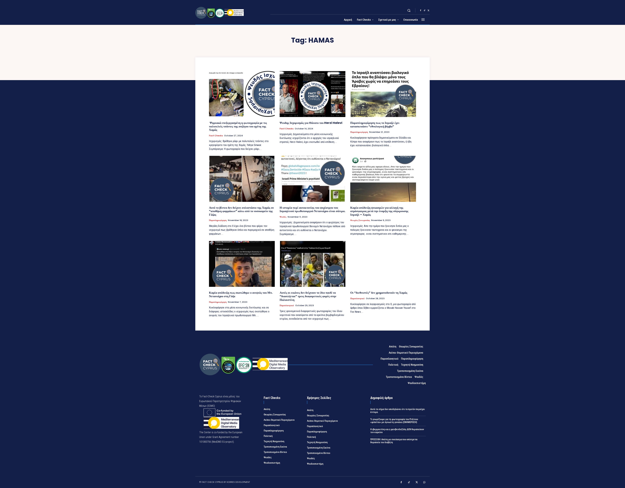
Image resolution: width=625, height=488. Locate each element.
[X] (428, 11)
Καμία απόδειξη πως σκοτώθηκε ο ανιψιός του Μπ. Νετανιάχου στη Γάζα (241, 294)
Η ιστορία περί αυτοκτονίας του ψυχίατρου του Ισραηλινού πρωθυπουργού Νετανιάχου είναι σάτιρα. (312, 209)
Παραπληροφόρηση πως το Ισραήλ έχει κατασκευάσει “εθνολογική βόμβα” (374, 124)
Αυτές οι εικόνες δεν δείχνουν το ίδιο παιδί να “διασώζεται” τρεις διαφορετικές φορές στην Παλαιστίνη (308, 296)
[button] (409, 10)
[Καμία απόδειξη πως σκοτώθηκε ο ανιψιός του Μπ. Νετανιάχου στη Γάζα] (242, 264)
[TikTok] (424, 11)
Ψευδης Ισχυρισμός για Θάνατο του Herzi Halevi (311, 123)
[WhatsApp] (424, 483)
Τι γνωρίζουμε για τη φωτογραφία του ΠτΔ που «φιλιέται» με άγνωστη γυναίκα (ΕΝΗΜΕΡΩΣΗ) (394, 421)
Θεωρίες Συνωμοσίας (360, 220)
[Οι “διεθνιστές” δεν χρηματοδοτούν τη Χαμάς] (383, 264)
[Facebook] (421, 11)
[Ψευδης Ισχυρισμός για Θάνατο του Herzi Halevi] (312, 94)
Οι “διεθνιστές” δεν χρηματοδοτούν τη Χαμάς (378, 293)
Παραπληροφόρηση (359, 132)
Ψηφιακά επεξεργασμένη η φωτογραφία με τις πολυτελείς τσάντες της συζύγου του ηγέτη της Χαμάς (238, 126)
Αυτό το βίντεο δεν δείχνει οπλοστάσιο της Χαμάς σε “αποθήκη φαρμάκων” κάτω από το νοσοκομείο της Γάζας (241, 211)
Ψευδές (283, 217)
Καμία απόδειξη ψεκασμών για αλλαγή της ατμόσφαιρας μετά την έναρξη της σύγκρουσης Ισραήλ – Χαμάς (379, 211)
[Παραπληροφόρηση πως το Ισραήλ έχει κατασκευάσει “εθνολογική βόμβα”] (383, 94)
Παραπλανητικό (287, 305)
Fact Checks (216, 135)
